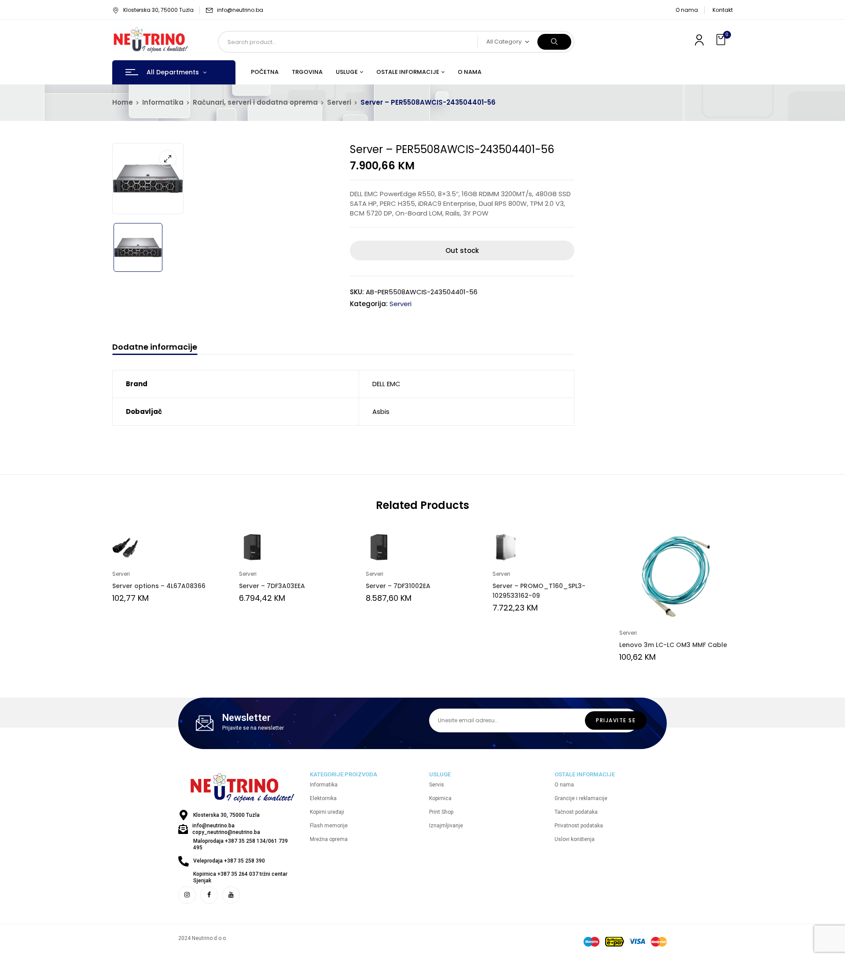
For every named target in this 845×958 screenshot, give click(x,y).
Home (122, 102)
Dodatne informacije (154, 347)
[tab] (154, 348)
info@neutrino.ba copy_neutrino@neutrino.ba (226, 829)
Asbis (380, 411)
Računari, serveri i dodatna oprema (255, 102)
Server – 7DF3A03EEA (272, 585)
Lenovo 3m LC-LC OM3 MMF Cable (673, 644)
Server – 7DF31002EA (398, 585)
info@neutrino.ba (240, 10)
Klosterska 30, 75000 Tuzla (158, 10)
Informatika (163, 102)
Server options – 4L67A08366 (159, 585)
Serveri (339, 102)
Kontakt (723, 10)
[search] (554, 42)
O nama (687, 10)
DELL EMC (386, 383)
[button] (721, 39)
